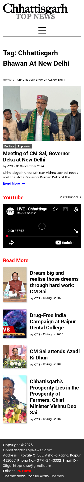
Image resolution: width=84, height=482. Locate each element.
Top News (24, 146)
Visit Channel (69, 197)
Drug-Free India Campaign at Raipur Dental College (53, 321)
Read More (11, 183)
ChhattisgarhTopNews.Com (26, 450)
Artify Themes (52, 476)
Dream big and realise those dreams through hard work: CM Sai (54, 282)
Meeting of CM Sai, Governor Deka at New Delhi (36, 156)
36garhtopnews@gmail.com (27, 465)
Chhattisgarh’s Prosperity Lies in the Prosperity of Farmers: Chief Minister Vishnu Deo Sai (54, 397)
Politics (9, 146)
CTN (10, 166)
